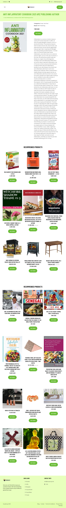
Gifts (27, 484)
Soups (41, 23)
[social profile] (9, 2)
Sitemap (60, 505)
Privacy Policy (59, 504)
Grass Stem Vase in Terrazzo (12, 410)
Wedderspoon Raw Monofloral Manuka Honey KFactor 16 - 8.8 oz (33, 173)
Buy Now (38, 33)
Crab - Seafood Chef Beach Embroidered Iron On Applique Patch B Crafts (33, 412)
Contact (42, 504)
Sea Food (46, 23)
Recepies (28, 487)
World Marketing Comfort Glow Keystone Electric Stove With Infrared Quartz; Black (32, 262)
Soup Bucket (29, 489)
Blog (38, 504)
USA (52, 1)
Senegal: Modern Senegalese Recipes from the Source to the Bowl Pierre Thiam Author (33, 320)
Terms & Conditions (50, 504)
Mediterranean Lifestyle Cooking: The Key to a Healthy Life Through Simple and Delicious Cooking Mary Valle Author (12, 367)
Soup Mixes (29, 492)
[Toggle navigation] (5, 7)
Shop (59, 7)
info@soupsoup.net (58, 1)
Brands (28, 481)
